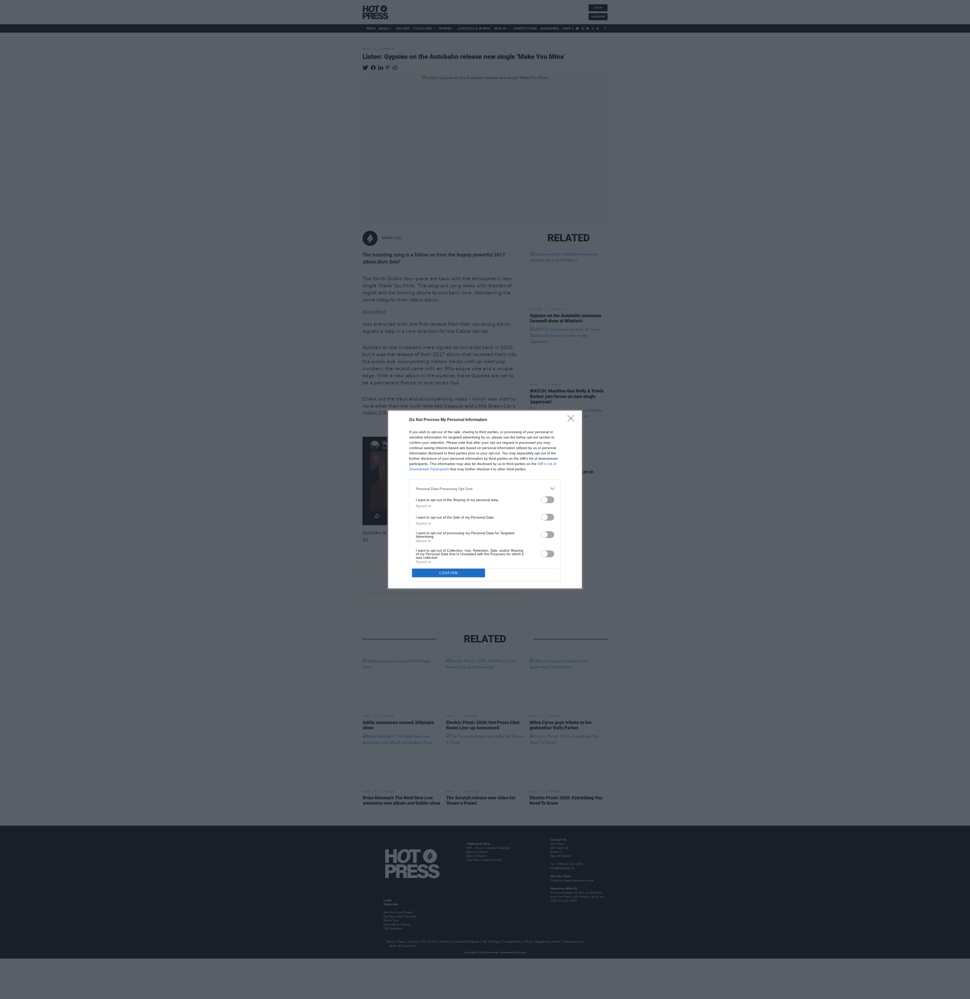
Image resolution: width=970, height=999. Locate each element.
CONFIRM (448, 573)
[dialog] (485, 499)
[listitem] (485, 488)
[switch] (547, 499)
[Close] (572, 420)
